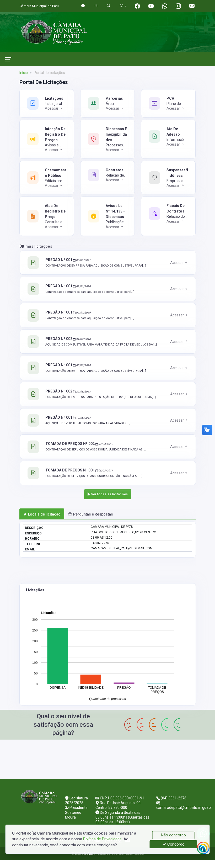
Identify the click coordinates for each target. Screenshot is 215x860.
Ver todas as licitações (109, 494)
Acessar (52, 108)
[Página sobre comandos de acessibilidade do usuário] (123, 6)
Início (23, 73)
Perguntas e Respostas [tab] (93, 514)
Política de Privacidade (102, 839)
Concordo (175, 844)
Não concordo (173, 835)
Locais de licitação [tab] (44, 514)
